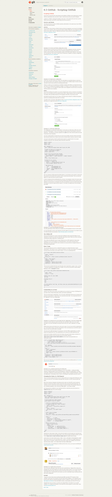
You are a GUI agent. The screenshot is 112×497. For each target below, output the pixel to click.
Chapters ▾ (46, 5)
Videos (31, 13)
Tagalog (30, 52)
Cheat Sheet (32, 12)
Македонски (31, 62)
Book (31, 11)
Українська (31, 55)
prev (45, 487)
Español (30, 35)
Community (32, 22)
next (47, 487)
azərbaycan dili (32, 30)
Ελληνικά (31, 40)
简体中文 (30, 57)
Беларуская (31, 72)
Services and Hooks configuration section (72, 99)
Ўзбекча (30, 67)
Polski (30, 64)
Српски (30, 49)
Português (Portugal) (33, 78)
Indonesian (31, 74)
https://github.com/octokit (48, 480)
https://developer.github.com (50, 485)
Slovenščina (31, 47)
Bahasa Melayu (32, 77)
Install (30, 20)
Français (30, 38)
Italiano (30, 75)
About (30, 7)
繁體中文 (30, 68)
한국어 (30, 43)
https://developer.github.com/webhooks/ (66, 231)
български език (32, 32)
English (39, 27)
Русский (30, 46)
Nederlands (31, 44)
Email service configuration (53, 54)
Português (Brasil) (32, 65)
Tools (30, 17)
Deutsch (30, 33)
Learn (30, 9)
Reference (31, 19)
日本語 (30, 41)
